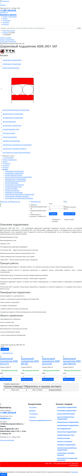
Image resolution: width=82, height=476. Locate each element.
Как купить (6, 22)
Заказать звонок (8, 14)
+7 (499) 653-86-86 (8, 158)
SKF (36, 205)
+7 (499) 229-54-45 (8, 10)
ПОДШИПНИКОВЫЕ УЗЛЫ (13, 187)
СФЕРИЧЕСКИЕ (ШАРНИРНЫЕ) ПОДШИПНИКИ (19, 194)
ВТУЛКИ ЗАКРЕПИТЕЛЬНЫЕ (13, 175)
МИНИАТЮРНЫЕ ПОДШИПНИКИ (15, 179)
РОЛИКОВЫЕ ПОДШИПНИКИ (14, 173)
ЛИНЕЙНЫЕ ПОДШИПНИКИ (14, 192)
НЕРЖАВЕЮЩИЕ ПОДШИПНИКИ (15, 181)
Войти (4, 31)
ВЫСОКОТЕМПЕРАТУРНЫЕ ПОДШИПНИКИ (18, 177)
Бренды (5, 18)
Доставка (32, 411)
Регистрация (11, 31)
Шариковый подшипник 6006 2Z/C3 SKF (51, 361)
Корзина (5, 32)
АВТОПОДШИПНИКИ (11, 183)
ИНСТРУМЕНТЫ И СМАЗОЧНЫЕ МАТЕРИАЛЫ (19, 198)
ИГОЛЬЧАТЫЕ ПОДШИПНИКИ (14, 185)
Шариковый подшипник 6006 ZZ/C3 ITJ (9, 361)
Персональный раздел (7, 440)
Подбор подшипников (10, 17)
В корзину (53, 214)
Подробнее (74, 472)
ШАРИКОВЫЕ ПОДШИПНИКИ (14, 171)
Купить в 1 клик (69, 214)
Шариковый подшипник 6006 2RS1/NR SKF (72, 361)
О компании (6, 20)
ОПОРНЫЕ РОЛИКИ (11, 189)
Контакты (6, 24)
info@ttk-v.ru (4, 12)
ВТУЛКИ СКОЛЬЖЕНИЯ (12, 191)
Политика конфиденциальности (40, 420)
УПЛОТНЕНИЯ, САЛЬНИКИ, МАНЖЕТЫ (17, 196)
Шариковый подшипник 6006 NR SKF (30, 361)
